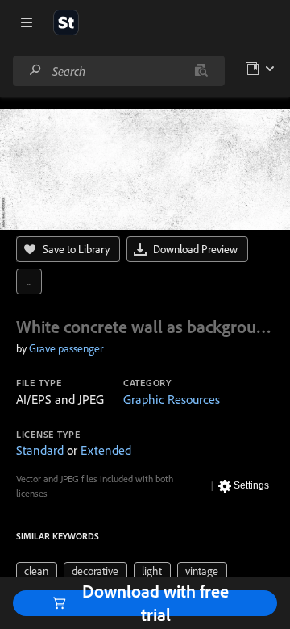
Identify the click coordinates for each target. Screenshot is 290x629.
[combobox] (118, 71)
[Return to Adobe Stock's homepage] (66, 22)
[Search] (35, 70)
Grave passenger (66, 348)
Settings (251, 485)
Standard (40, 450)
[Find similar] (201, 71)
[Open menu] (26, 22)
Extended (106, 450)
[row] (36, 571)
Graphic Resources (171, 399)
